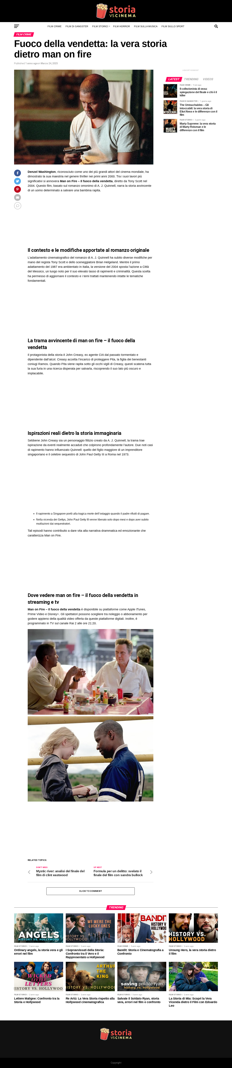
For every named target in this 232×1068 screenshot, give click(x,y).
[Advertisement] (56, 220)
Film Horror (121, 26)
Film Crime (54, 26)
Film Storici (100, 26)
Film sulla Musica (145, 26)
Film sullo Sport (173, 26)
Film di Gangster (77, 26)
